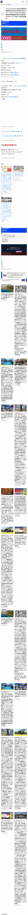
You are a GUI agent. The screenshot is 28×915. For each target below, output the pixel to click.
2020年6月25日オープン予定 (8, 235)
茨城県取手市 (5, 241)
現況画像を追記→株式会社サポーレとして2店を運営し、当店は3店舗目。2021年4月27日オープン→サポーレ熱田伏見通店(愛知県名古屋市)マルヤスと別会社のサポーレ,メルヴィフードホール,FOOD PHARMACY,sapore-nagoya (7, 210)
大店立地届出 (5, 239)
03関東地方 (4, 23)
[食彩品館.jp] (2, 1)
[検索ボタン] (23, 1)
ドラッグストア (5, 238)
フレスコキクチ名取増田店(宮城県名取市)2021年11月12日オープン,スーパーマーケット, (19, 175)
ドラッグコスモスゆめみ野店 (8, 236)
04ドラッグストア (6, 25)
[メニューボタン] (26, 1)
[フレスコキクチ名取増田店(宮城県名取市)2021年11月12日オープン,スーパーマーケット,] (18, 169)
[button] (1, 41)
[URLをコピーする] (2, 50)
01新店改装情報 (5, 21)
